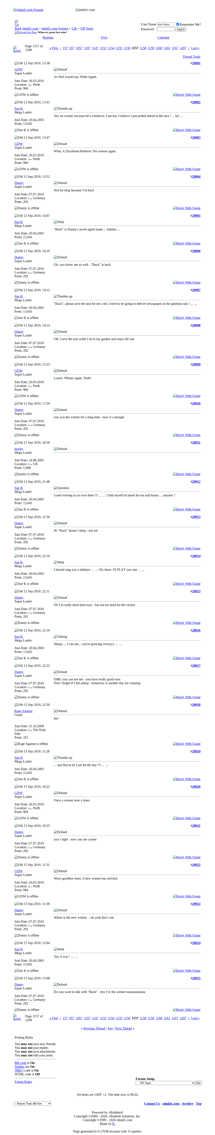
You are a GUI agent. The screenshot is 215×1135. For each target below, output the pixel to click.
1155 (119, 48)
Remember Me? (190, 24)
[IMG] (19, 1070)
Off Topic (86, 28)
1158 (143, 48)
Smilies (19, 1066)
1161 (167, 48)
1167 (175, 48)
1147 (95, 48)
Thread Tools (191, 56)
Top (110, 1028)
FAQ (104, 37)
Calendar (163, 37)
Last (195, 48)
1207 (183, 48)
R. (113, 1124)
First (54, 48)
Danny (19, 183)
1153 (103, 48)
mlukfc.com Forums (55, 28)
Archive (187, 1103)
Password (147, 29)
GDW (18, 69)
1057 (79, 48)
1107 (87, 48)
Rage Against (23, 711)
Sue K (18, 108)
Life (74, 28)
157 (65, 48)
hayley (18, 449)
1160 (159, 48)
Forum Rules (23, 1082)
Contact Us (152, 1103)
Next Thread (123, 1028)
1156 (127, 48)
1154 (111, 48)
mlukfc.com (30, 28)
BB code (20, 1063)
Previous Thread (94, 1028)
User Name (148, 24)
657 (71, 48)
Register (48, 37)
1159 (151, 48)
